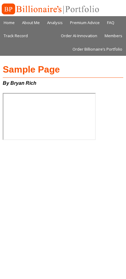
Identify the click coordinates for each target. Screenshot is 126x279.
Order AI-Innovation (79, 35)
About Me (31, 22)
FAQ (110, 22)
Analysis (55, 22)
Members (113, 35)
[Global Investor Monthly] (49, 9)
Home (9, 22)
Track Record (16, 35)
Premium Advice (85, 22)
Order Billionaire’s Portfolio (97, 49)
